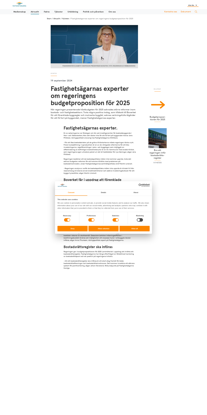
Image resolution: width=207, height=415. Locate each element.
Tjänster (58, 11)
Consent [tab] (71, 192)
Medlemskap (19, 11)
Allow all (134, 229)
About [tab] (135, 192)
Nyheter (65, 18)
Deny (72, 229)
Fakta (47, 11)
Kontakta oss (170, 11)
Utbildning (73, 11)
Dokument (186, 11)
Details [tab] (103, 192)
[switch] (91, 220)
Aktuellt (35, 11)
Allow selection (103, 229)
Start (49, 18)
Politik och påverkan (93, 11)
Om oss (112, 11)
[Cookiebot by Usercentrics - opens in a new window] (140, 185)
